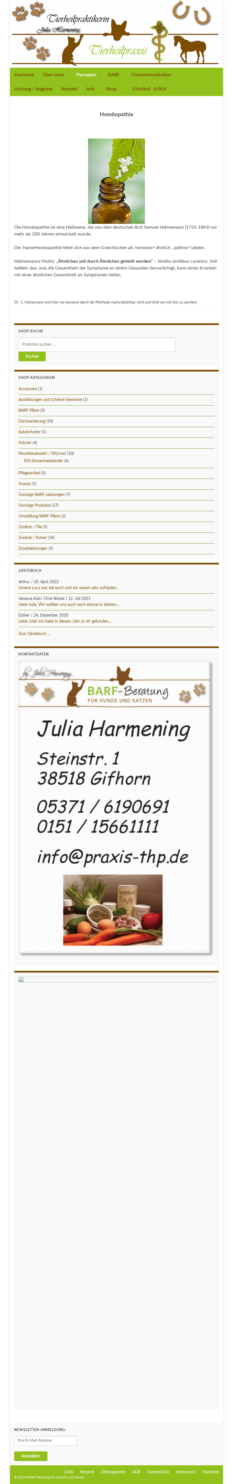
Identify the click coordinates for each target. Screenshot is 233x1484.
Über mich (54, 75)
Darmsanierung (31, 421)
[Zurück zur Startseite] (116, 34)
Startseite (24, 75)
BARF (114, 75)
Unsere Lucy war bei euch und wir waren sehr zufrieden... (68, 588)
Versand (87, 1472)
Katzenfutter (29, 432)
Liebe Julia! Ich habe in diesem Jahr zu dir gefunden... (64, 621)
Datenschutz (158, 1472)
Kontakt (69, 89)
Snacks (24, 484)
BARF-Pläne (28, 411)
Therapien (86, 75)
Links (69, 1472)
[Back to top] (220, 1471)
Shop (112, 89)
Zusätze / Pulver (32, 538)
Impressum (185, 1472)
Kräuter (25, 443)
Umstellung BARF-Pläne (39, 516)
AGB (136, 1472)
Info (91, 89)
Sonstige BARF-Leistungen (41, 495)
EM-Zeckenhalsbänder (43, 461)
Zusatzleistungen (32, 549)
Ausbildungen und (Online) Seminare (50, 400)
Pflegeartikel (29, 473)
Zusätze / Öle (30, 527)
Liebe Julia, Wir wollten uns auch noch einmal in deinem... (68, 605)
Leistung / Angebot (33, 89)
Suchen (32, 356)
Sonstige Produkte (34, 506)
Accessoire (27, 389)
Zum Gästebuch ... (34, 634)
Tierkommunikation (151, 75)
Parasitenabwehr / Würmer (42, 454)
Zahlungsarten (113, 1472)
